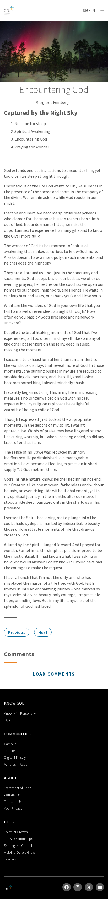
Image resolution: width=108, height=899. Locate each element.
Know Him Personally (20, 713)
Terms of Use (13, 801)
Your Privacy (13, 808)
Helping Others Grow (19, 852)
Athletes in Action (16, 764)
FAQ (7, 720)
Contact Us (12, 794)
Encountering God (30, 139)
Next (42, 632)
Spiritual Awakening (32, 131)
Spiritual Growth (16, 832)
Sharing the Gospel (18, 845)
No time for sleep (30, 123)
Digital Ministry (15, 757)
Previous (16, 632)
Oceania (45, 24)
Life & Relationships (18, 838)
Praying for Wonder (31, 146)
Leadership (12, 859)
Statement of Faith (17, 787)
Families (10, 750)
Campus (10, 743)
